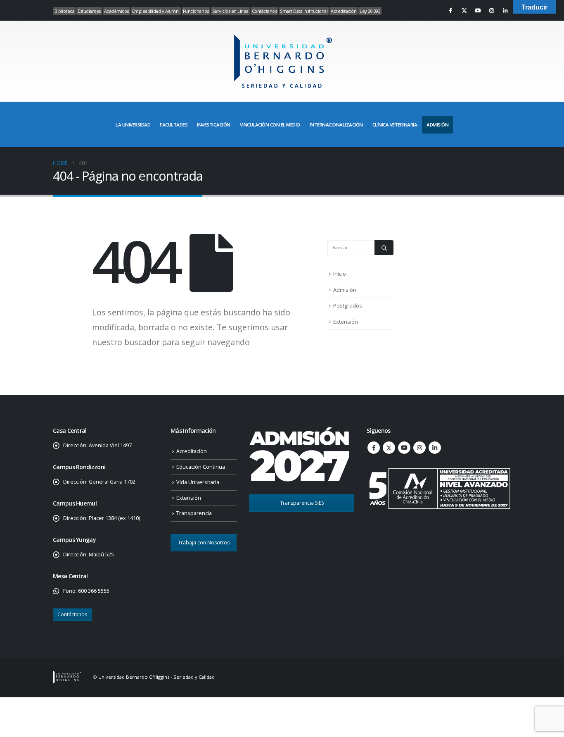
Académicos (116, 11)
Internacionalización (336, 125)
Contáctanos (264, 11)
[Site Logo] (282, 61)
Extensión (345, 321)
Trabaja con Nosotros (204, 542)
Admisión (344, 289)
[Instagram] (491, 10)
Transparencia (194, 513)
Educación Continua (200, 466)
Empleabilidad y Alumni (156, 11)
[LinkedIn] (505, 10)
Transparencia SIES (302, 502)
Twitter (389, 447)
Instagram (419, 447)
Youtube (404, 447)
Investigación (213, 125)
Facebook (373, 447)
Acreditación (343, 11)
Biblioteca (64, 11)
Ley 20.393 (370, 11)
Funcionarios (196, 11)
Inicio (339, 273)
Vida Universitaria (197, 482)
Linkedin (435, 447)
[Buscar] (383, 247)
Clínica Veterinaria (394, 125)
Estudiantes (89, 11)
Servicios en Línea (230, 11)
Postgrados (347, 305)
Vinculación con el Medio (270, 125)
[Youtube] (477, 10)
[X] (464, 10)
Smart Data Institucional (303, 11)
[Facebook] (450, 10)
